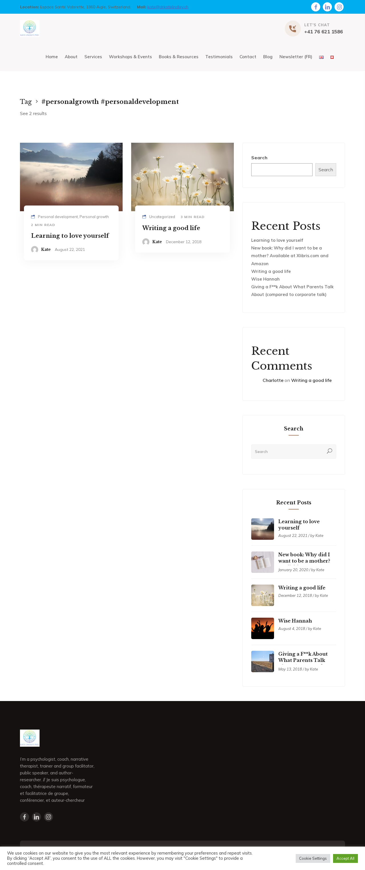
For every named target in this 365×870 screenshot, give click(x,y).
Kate (46, 249)
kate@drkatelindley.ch (167, 6)
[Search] (329, 451)
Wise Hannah (265, 279)
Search (259, 157)
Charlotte (273, 380)
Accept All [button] (345, 858)
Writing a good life (271, 271)
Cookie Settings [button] (313, 858)
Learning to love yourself (277, 240)
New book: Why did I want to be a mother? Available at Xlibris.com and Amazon (289, 255)
